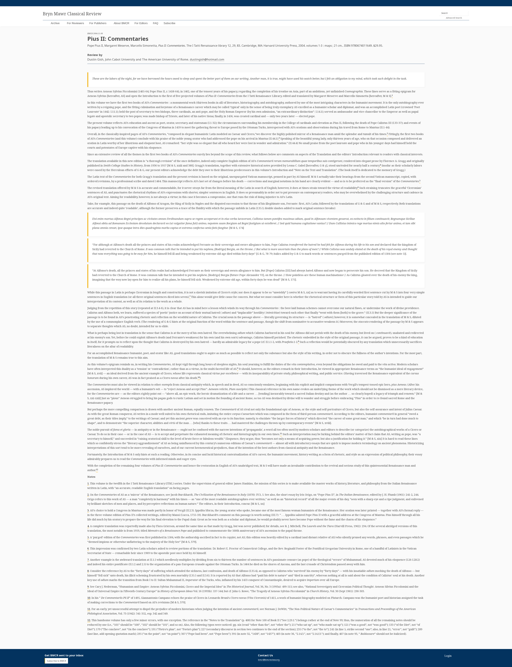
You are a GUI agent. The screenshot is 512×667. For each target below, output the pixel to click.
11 (88, 609)
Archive (55, 23)
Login (448, 656)
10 (88, 598)
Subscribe (169, 23)
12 (88, 620)
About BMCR (121, 23)
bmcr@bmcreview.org (268, 659)
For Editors (141, 23)
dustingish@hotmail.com (207, 59)
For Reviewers (75, 23)
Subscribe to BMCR (56, 660)
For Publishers (97, 23)
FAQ (155, 23)
